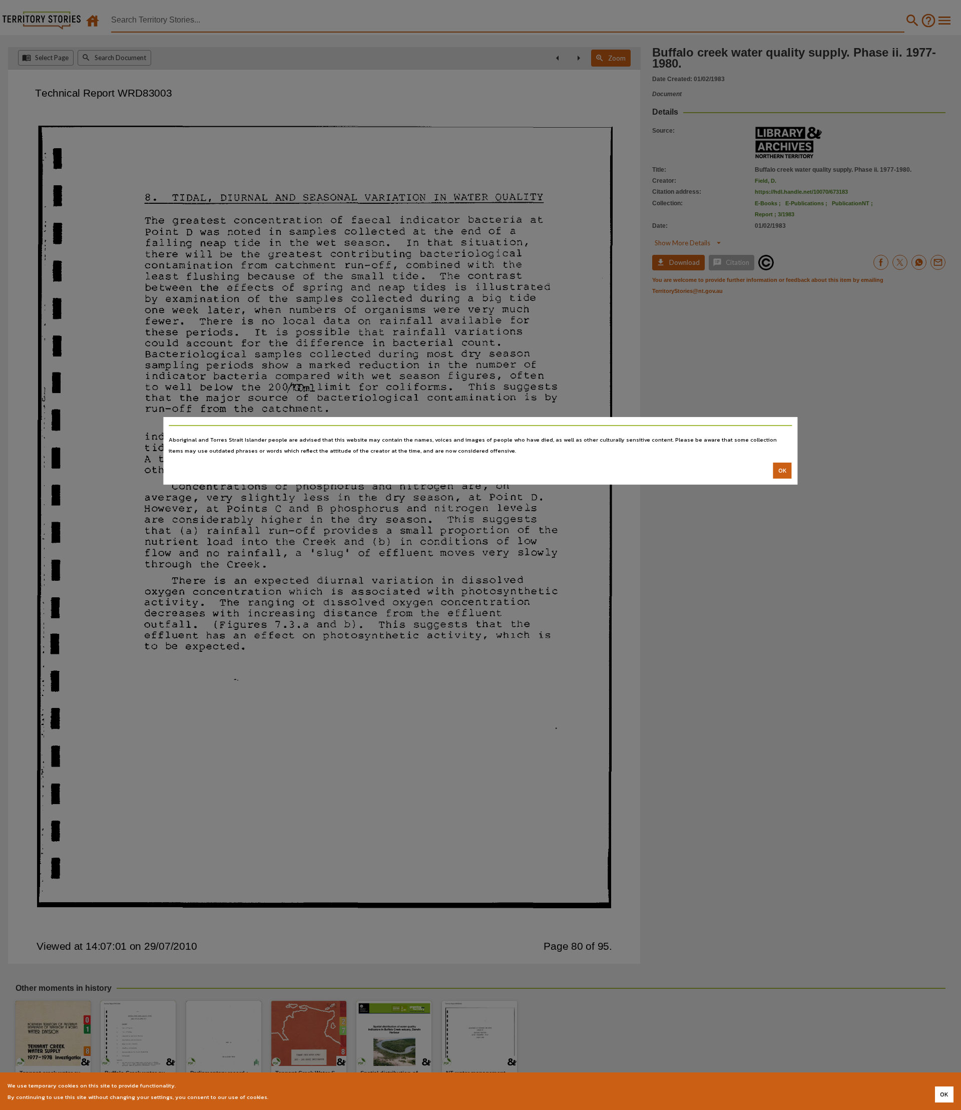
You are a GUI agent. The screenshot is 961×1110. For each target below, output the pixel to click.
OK (782, 470)
